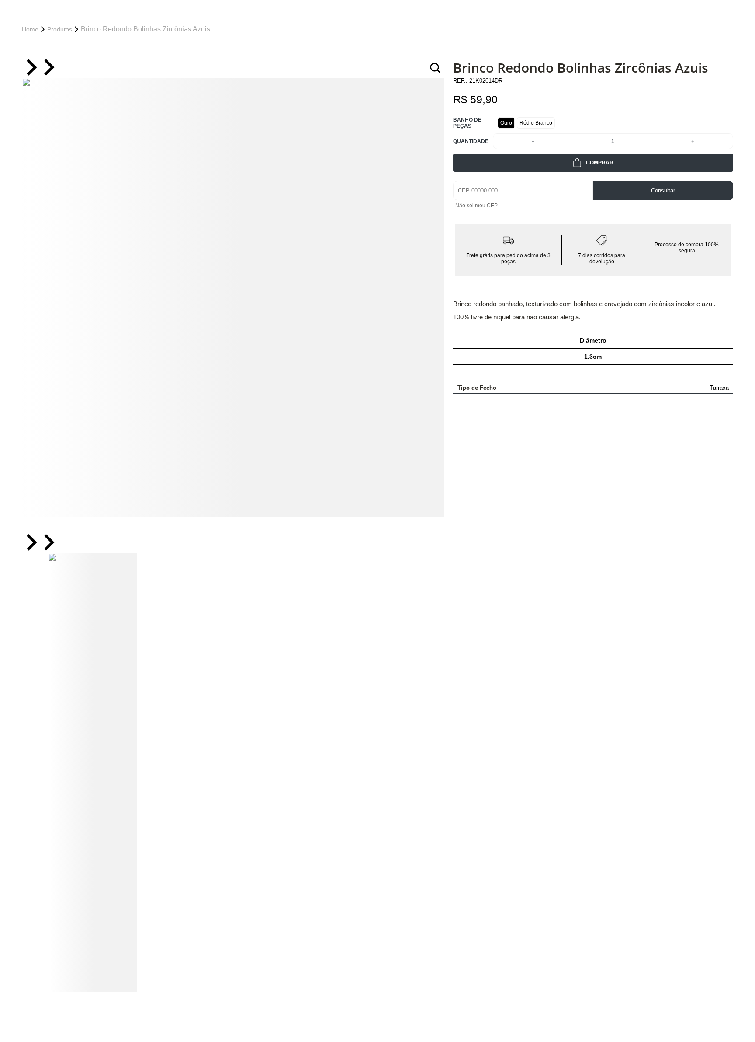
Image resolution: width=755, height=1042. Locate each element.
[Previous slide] (30, 68)
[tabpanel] (233, 297)
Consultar (663, 190)
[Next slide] (48, 68)
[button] (92, 772)
